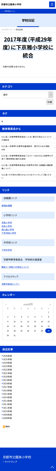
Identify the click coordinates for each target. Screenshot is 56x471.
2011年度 (7, 407)
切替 (49, 102)
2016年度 (7, 390)
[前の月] (5, 304)
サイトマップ (11, 461)
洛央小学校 (6, 226)
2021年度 (7, 373)
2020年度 (7, 376)
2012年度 (7, 404)
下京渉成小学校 (8, 232)
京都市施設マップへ (10, 283)
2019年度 (7, 380)
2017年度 (7, 386)
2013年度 (7, 400)
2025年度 (7, 359)
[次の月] (50, 304)
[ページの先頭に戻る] (52, 467)
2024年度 (7, 362)
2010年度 (7, 411)
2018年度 (7, 383)
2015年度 (7, 393)
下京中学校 (6, 249)
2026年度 (7, 355)
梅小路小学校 (7, 229)
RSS (8, 426)
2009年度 (7, 414)
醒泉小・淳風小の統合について (15, 266)
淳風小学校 (6, 222)
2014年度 (7, 397)
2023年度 (7, 366)
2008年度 (7, 418)
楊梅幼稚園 (6, 205)
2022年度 (7, 369)
